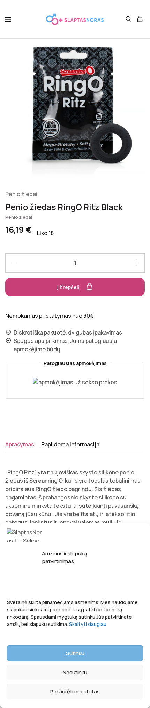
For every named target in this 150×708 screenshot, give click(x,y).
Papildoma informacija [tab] (70, 444)
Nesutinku (75, 672)
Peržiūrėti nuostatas (75, 691)
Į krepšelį (69, 287)
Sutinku (75, 653)
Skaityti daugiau (87, 624)
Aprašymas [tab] (19, 444)
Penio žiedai (21, 194)
